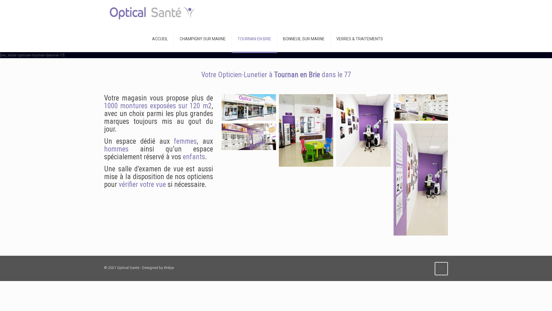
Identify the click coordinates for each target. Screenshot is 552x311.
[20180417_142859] (249, 107)
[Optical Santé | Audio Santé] (152, 13)
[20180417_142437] (421, 180)
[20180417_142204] (306, 130)
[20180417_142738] (249, 137)
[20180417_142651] (421, 107)
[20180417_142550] (363, 130)
